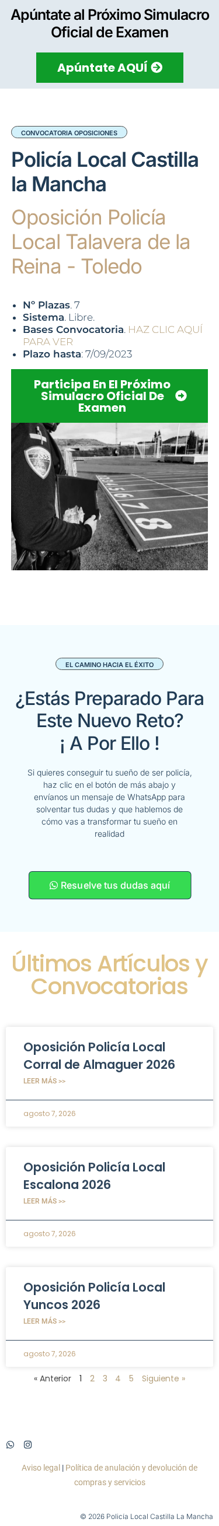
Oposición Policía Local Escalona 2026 (94, 1175)
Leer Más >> (44, 1081)
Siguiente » (163, 1378)
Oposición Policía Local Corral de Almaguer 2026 (99, 1055)
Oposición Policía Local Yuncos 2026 (94, 1296)
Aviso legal (41, 1467)
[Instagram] (27, 1444)
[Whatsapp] (10, 1444)
